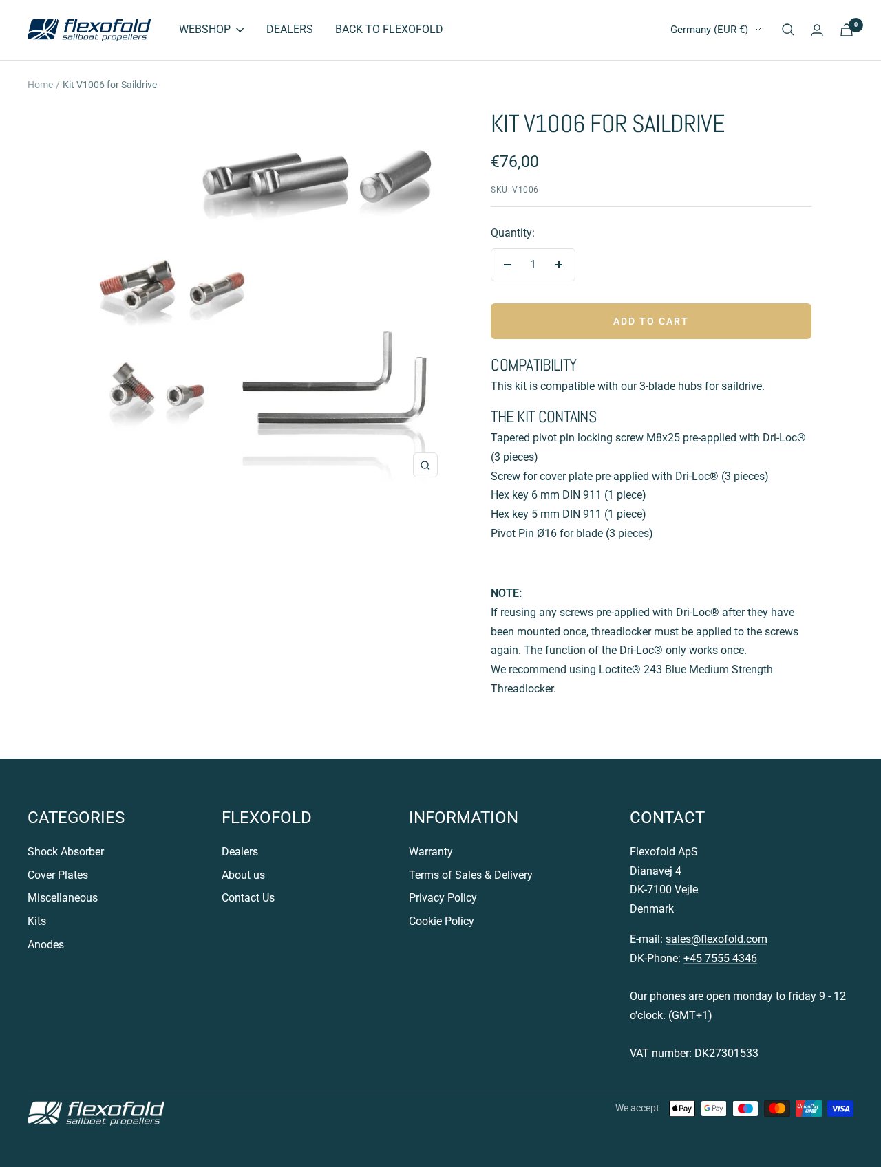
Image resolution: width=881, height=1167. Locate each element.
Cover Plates (58, 875)
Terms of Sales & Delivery (471, 875)
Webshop (205, 29)
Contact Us (248, 897)
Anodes (46, 944)
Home (40, 84)
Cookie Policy (441, 921)
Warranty (431, 851)
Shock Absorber (66, 851)
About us (243, 875)
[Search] (788, 29)
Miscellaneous (63, 897)
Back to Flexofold (389, 29)
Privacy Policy (443, 897)
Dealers (289, 29)
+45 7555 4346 (720, 958)
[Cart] (846, 29)
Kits (37, 921)
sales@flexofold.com (716, 939)
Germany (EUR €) (709, 29)
